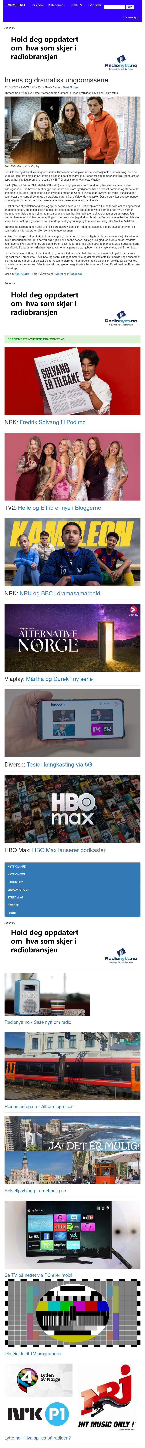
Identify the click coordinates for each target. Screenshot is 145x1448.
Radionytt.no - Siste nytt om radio (38, 1022)
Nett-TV (76, 5)
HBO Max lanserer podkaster (69, 850)
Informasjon (131, 17)
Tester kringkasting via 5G (59, 764)
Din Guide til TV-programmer (33, 1353)
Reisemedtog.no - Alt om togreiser (39, 1106)
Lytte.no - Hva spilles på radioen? (38, 1437)
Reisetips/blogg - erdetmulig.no (35, 1190)
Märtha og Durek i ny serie (59, 679)
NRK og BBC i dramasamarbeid (60, 593)
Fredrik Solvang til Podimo (53, 422)
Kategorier (56, 5)
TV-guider (94, 5)
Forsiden (37, 5)
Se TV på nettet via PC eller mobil (38, 1275)
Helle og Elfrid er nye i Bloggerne (59, 507)
